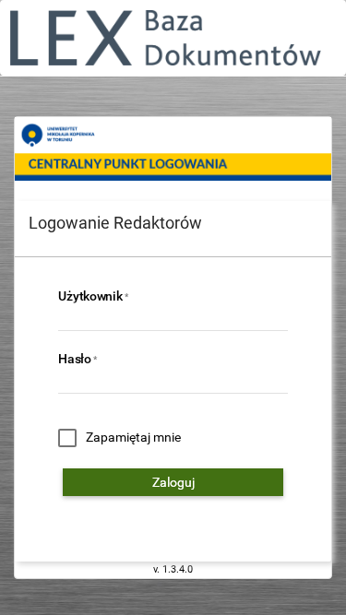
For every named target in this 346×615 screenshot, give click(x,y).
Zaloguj (173, 482)
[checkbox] (119, 438)
